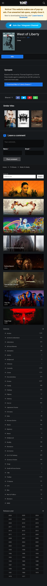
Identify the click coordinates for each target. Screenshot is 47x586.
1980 (23, 572)
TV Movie (10, 481)
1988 (36, 561)
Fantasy (9, 390)
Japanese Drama (12, 407)
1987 (10, 565)
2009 (36, 534)
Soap (8, 464)
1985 (36, 565)
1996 (10, 553)
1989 (23, 561)
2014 (10, 530)
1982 (36, 569)
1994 (36, 553)
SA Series (10, 451)
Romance (10, 446)
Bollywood (10, 359)
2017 (10, 527)
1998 (23, 550)
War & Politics (11, 494)
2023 (10, 519)
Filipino (9, 394)
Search (5, 174)
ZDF (28, 37)
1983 (23, 569)
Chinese (9, 364)
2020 (10, 523)
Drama (9, 381)
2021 (36, 519)
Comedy (9, 368)
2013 (23, 530)
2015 (36, 527)
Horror (9, 403)
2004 (23, 542)
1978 (10, 576)
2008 (10, 538)
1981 (10, 572)
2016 (23, 527)
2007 (23, 538)
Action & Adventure (13, 338)
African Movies (12, 346)
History (9, 399)
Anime (9, 355)
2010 (23, 534)
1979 (36, 572)
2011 (10, 534)
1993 (10, 557)
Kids (8, 416)
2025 (23, 515)
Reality (9, 442)
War (8, 490)
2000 (36, 546)
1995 (23, 553)
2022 (23, 519)
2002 (10, 546)
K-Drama (9, 412)
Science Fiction (12, 459)
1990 (10, 561)
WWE (8, 503)
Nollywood (10, 438)
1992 (23, 557)
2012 (36, 530)
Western (9, 499)
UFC (8, 486)
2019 (23, 523)
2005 (10, 542)
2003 (36, 542)
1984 (10, 569)
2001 (23, 546)
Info (12, 56)
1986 (23, 565)
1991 (36, 557)
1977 (23, 576)
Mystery (9, 429)
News (9, 433)
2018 (36, 523)
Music (9, 425)
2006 (36, 538)
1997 (36, 550)
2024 (36, 515)
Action (9, 333)
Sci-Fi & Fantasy (12, 455)
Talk (8, 473)
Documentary (11, 377)
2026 (10, 515)
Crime (19, 40)
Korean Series (11, 420)
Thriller (9, 477)
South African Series (13, 468)
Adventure (10, 342)
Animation (10, 351)
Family (9, 385)
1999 (10, 550)
